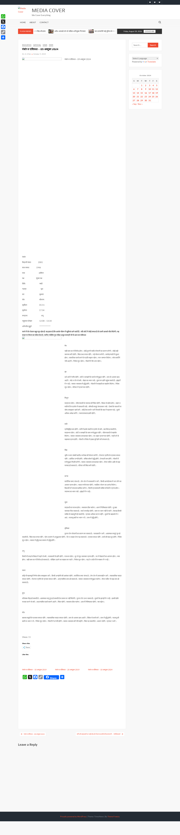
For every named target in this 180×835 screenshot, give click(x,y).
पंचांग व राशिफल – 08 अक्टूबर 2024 (34, 734)
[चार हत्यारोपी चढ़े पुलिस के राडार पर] (79, 31)
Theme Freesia (113, 816)
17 (150, 93)
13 (134, 93)
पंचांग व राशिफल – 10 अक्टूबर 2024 (100, 669)
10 (150, 89)
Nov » (140, 104)
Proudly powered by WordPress (73, 816)
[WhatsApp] (3, 16)
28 (138, 100)
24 (150, 96)
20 (134, 96)
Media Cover (48, 10)
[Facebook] (3, 27)
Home (23, 22)
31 (150, 100)
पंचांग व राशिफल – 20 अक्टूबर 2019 (67, 669)
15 (141, 93)
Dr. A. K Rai (26, 54)
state (51, 45)
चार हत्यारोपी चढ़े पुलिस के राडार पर (94, 31)
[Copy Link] (3, 32)
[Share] (3, 37)
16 (146, 93)
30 (146, 100)
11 (153, 89)
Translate (151, 61)
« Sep (134, 104)
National (37, 45)
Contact (44, 22)
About (33, 22)
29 (141, 100)
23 (146, 96)
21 (138, 96)
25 (153, 96)
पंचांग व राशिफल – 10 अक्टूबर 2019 (34, 669)
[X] (3, 21)
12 (156, 89)
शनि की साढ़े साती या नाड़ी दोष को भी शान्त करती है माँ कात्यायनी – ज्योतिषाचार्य (98, 734)
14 (138, 93)
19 (156, 93)
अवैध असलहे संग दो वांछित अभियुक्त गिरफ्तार (58, 31)
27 (134, 100)
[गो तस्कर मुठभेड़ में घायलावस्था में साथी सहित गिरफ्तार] (112, 31)
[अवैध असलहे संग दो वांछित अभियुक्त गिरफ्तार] (39, 31)
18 (153, 93)
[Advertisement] (72, 700)
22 (141, 96)
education (26, 45)
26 (156, 96)
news (45, 45)
